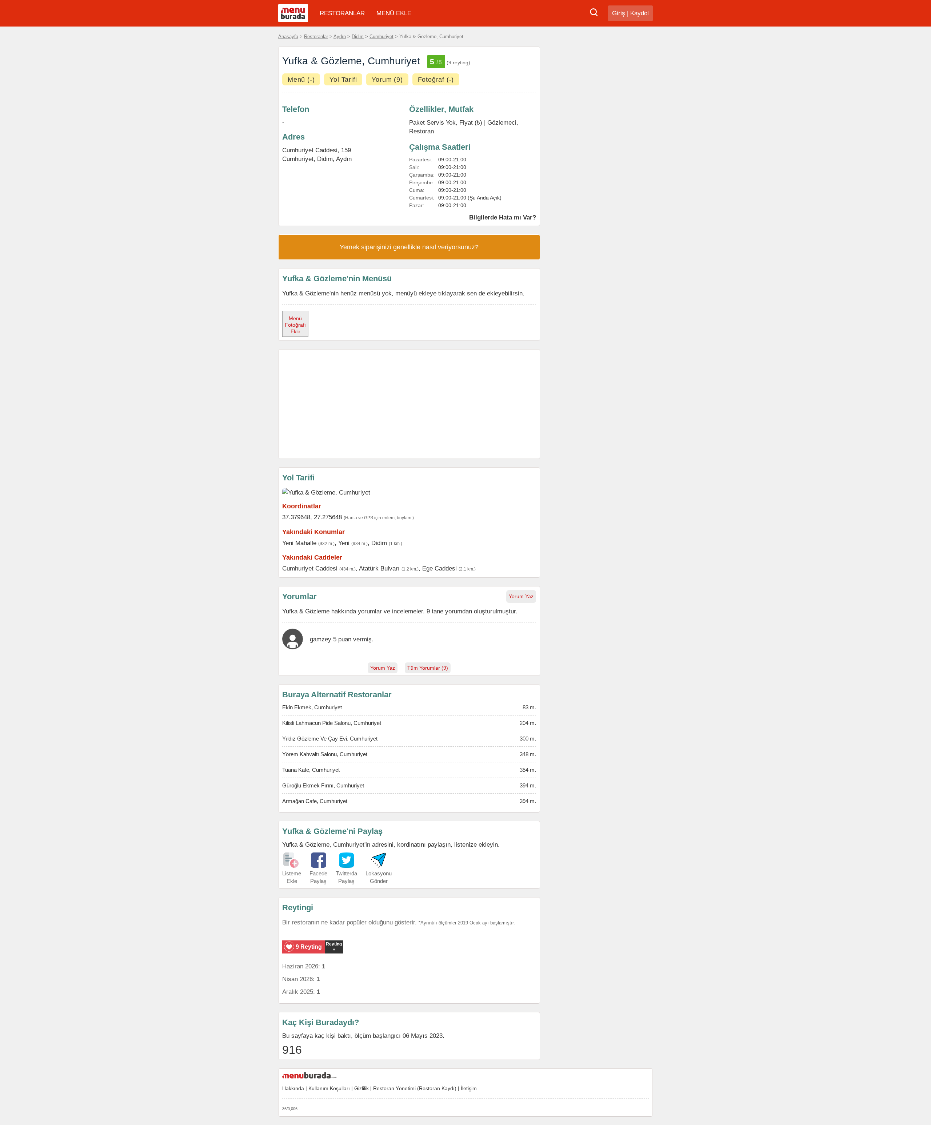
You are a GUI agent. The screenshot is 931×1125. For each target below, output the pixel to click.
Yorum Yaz (521, 596)
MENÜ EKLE (393, 13)
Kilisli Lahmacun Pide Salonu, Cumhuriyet (331, 723)
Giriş (618, 13)
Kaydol (639, 13)
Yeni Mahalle (299, 543)
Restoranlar (316, 36)
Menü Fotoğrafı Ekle (295, 324)
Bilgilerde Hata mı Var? (502, 217)
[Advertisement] (409, 404)
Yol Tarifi (343, 79)
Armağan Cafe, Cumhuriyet (314, 801)
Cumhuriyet (381, 36)
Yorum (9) (387, 79)
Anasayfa (288, 36)
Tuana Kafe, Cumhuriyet (311, 770)
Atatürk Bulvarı (379, 568)
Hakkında (293, 1088)
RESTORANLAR (342, 13)
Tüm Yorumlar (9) (427, 668)
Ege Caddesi (439, 568)
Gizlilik (361, 1088)
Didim (358, 36)
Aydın (339, 36)
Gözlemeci (501, 122)
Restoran (421, 131)
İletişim (469, 1088)
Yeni (343, 543)
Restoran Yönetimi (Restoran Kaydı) (414, 1088)
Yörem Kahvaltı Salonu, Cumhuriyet (324, 754)
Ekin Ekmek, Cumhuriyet (312, 707)
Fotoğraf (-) (436, 79)
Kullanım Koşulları (329, 1088)
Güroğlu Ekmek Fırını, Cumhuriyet (323, 785)
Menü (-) (301, 79)
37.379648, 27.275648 (312, 517)
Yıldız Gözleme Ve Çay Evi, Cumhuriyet (329, 738)
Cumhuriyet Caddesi (309, 568)
